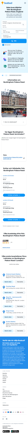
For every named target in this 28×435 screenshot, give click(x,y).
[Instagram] (3, 419)
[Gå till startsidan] (6, 2)
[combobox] (14, 22)
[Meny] (25, 3)
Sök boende (7, 44)
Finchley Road (10, 286)
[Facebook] (7, 419)
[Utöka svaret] (23, 122)
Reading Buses (6, 247)
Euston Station (10, 321)
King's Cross (10, 311)
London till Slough (8, 200)
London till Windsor (8, 175)
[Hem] (3, 75)
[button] (23, 24)
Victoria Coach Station (13, 274)
